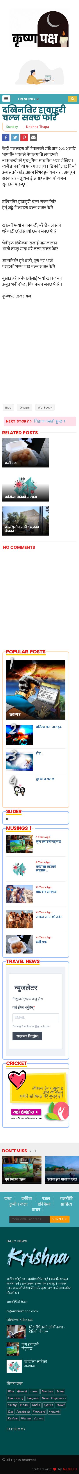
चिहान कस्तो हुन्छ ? (49, 421)
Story (60, 1391)
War (10, 1411)
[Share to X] (15, 137)
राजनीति (66, 1199)
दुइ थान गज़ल (45, 779)
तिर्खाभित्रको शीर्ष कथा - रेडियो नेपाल (47, 1329)
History (26, 1418)
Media (24, 1405)
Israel (34, 1391)
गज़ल (46, 1199)
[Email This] (33, 137)
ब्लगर (15, 714)
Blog (8, 407)
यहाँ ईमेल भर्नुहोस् (23, 1007)
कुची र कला (19, 1204)
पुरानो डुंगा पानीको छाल (62, 1179)
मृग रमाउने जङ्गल (15, 1179)
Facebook (23, 1411)
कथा (8, 1199)
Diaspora (33, 1398)
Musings (47, 1391)
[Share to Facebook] (5, 137)
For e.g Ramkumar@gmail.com (31, 1026)
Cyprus (48, 1405)
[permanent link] (19, 127)
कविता (27, 1199)
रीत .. (39, 753)
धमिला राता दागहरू (48, 727)
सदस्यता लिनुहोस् (27, 1036)
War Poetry (45, 407)
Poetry (12, 1405)
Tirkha (36, 1405)
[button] (6, 98)
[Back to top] (68, 1463)
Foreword (39, 1411)
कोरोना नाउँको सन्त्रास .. (35, 1363)
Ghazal (25, 407)
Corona (38, 1418)
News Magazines (54, 1398)
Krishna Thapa (37, 127)
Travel (60, 1405)
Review (13, 1418)
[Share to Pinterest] (24, 137)
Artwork (54, 1411)
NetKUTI (70, 1469)
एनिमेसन (45, 1204)
